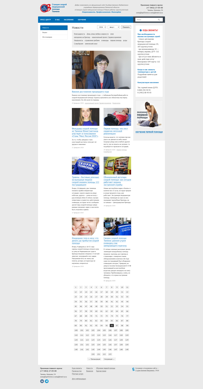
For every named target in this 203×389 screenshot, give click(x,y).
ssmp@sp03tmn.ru (143, 12)
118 (121, 335)
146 (110, 349)
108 (121, 330)
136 (110, 345)
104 (98, 330)
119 (127, 335)
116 (110, 335)
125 (104, 340)
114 (98, 335)
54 (122, 306)
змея (112, 34)
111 (81, 335)
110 (76, 335)
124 (98, 340)
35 (81, 302)
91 (86, 325)
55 (127, 306)
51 (107, 306)
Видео (44, 32)
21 (122, 292)
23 (76, 297)
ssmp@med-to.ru (156, 12)
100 (76, 330)
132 (87, 345)
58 (86, 311)
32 (122, 297)
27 (96, 297)
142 (87, 349)
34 (76, 302)
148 (121, 349)
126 (110, 340)
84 (107, 321)
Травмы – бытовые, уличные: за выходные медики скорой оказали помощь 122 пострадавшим (85, 181)
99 (127, 325)
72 (101, 316)
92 (91, 325)
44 (127, 302)
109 (127, 330)
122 (87, 340)
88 (127, 321)
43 (122, 302)
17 (101, 292)
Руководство (77, 371)
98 (122, 325)
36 (86, 302)
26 (91, 297)
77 (127, 316)
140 (76, 349)
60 (96, 311)
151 (98, 354)
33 (127, 297)
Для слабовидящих (79, 379)
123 (93, 340)
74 (112, 316)
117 (115, 335)
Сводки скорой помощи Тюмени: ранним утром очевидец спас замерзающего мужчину (115, 242)
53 (117, 306)
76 (122, 316)
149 (127, 349)
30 (112, 297)
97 (117, 325)
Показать (126, 27)
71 (96, 316)
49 (96, 306)
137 (115, 345)
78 (76, 321)
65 (122, 311)
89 (76, 325)
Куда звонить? (150, 30)
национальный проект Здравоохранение (106, 37)
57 (81, 311)
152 (104, 354)
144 (98, 349)
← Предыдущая (94, 359)
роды (125, 40)
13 (81, 292)
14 (86, 292)
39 (101, 302)
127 (115, 340)
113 (93, 335)
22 (127, 292)
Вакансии (89, 371)
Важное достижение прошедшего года (90, 91)
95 (107, 325)
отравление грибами (92, 40)
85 (112, 321)
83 (101, 321)
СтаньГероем (78, 43)
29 (107, 297)
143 (93, 349)
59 (91, 311)
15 (91, 292)
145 (104, 349)
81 (91, 321)
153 (110, 354)
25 (86, 297)
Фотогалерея (47, 37)
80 (86, 321)
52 (112, 306)
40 (107, 302)
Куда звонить (77, 368)
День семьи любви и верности (98, 34)
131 (81, 345)
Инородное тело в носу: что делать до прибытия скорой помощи (85, 241)
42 (117, 302)
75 (117, 316)
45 (76, 306)
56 (76, 311)
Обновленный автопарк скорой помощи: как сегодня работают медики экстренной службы (117, 181)
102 (87, 330)
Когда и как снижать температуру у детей (147, 70)
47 (86, 306)
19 (112, 292)
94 (101, 325)
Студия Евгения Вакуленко (144, 370)
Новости (45, 28)
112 (87, 335)
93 (96, 325)
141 (81, 349)
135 (104, 345)
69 (86, 316)
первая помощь (115, 40)
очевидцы (105, 40)
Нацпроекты (78, 40)
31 (117, 297)
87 (122, 321)
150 (93, 354)
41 (112, 302)
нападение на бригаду (82, 37)
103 (93, 330)
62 (107, 311)
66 (127, 311)
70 (91, 316)
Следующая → (109, 359)
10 (122, 287)
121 (81, 340)
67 (76, 316)
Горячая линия (101, 371)
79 (81, 321)
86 (117, 321)
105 (104, 330)
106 (110, 330)
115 (104, 335)
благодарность (79, 34)
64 (117, 311)
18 (107, 292)
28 (101, 297)
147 (115, 349)
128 (121, 340)
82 (96, 321)
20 (117, 292)
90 (81, 325)
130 (76, 345)
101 (81, 330)
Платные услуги (77, 374)
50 (101, 306)
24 (81, 297)
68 (81, 316)
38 (96, 302)
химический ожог (91, 43)
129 (127, 340)
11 (127, 287)
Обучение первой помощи (149, 132)
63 (112, 311)
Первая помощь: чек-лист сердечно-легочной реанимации (116, 131)
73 (107, 316)
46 (81, 306)
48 (91, 306)
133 (93, 345)
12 (76, 292)
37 (91, 302)
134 (98, 345)
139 (127, 345)
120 (76, 340)
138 (121, 345)
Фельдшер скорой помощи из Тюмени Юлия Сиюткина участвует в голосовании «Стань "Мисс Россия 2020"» (85, 132)
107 (115, 330)
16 (96, 292)
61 (101, 311)
